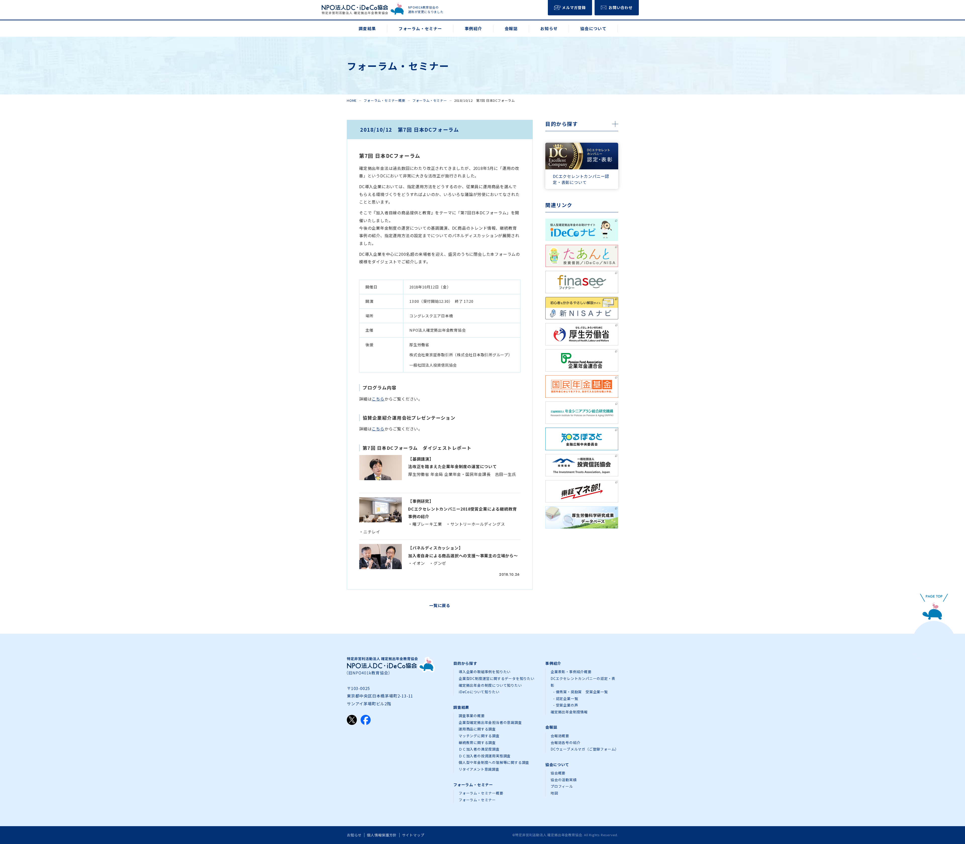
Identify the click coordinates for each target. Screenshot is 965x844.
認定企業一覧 (567, 698)
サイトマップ (413, 835)
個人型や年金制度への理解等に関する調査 (494, 762)
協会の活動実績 (564, 779)
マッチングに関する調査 (479, 735)
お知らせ (354, 835)
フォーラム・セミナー (429, 100)
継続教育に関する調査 (477, 742)
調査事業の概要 (472, 715)
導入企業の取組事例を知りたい (485, 671)
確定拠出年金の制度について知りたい (490, 685)
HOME (352, 100)
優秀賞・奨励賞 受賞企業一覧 (582, 691)
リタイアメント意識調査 (479, 769)
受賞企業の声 (567, 705)
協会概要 (558, 772)
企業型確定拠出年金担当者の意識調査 (490, 722)
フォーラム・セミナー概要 (384, 100)
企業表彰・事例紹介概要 (571, 671)
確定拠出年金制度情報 (569, 711)
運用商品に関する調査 (477, 728)
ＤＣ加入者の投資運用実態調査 (485, 755)
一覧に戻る (439, 605)
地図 (554, 793)
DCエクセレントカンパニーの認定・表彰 (583, 682)
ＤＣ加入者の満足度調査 (479, 749)
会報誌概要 (560, 735)
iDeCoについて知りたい (479, 691)
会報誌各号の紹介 (565, 742)
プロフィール (562, 786)
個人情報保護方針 (382, 835)
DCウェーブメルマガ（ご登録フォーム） (584, 749)
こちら (378, 399)
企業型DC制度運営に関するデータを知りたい (497, 678)
